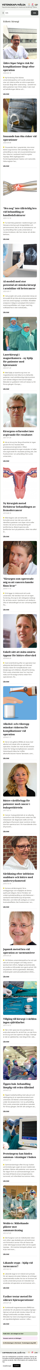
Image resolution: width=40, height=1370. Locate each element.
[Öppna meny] (3, 13)
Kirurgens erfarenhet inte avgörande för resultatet (18, 433)
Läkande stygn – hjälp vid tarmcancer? (18, 1264)
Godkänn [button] (16, 1365)
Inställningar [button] (7, 1366)
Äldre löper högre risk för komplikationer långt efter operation (19, 66)
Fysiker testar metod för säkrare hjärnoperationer (18, 1298)
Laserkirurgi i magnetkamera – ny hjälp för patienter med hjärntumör (18, 360)
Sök (34, 13)
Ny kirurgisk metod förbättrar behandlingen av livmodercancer (19, 507)
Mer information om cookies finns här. (19, 1361)
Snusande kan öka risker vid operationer (20, 138)
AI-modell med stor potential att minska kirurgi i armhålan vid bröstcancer (19, 285)
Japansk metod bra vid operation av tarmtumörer (19, 951)
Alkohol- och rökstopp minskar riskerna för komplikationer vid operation (16, 729)
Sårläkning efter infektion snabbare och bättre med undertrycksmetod (18, 877)
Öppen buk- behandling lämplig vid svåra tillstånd (18, 1085)
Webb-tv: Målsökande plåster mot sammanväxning (16, 1227)
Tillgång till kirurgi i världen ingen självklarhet (20, 1020)
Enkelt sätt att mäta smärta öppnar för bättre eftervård (19, 653)
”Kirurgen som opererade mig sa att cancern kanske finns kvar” (18, 582)
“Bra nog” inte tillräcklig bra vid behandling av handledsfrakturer (20, 212)
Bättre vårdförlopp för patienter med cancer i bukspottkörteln (16, 804)
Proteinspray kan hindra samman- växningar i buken (19, 1155)
